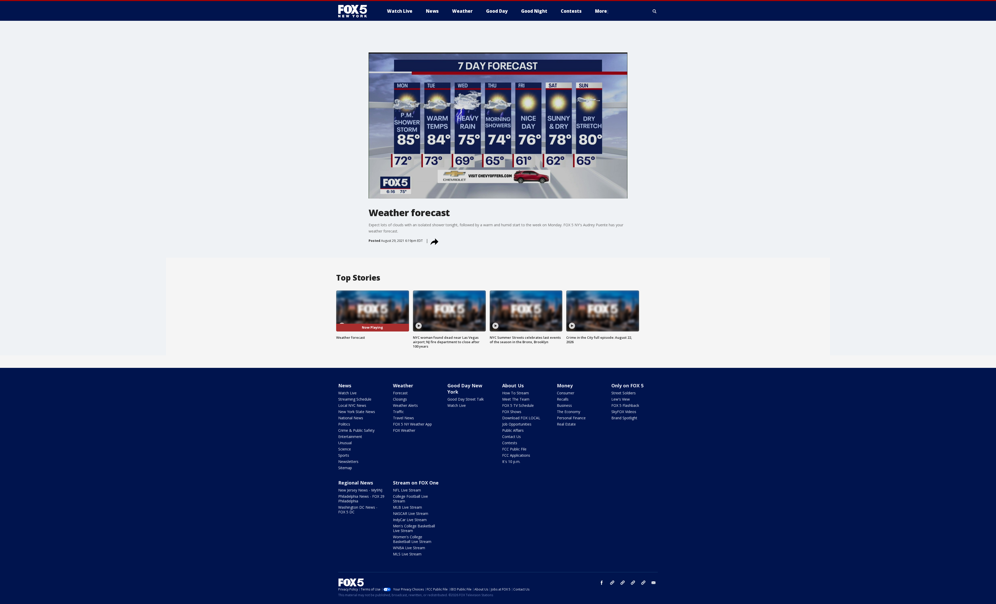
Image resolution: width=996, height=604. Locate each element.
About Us (513, 385)
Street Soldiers (623, 392)
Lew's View (620, 399)
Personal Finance (571, 417)
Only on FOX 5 (627, 385)
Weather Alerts (405, 405)
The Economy (568, 411)
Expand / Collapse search (655, 11)
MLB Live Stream (407, 507)
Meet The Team (515, 399)
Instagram (612, 583)
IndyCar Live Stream (410, 519)
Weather (403, 385)
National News (350, 417)
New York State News (356, 411)
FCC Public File (514, 449)
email (653, 583)
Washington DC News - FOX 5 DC (357, 509)
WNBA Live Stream (409, 547)
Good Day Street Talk (465, 399)
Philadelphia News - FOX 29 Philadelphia (361, 498)
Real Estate (566, 424)
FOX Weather (404, 430)
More (601, 11)
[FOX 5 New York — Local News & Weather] (355, 11)
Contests (509, 442)
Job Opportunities (516, 424)
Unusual (345, 442)
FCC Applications (516, 455)
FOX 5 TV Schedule (518, 405)
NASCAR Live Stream (410, 513)
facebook (602, 583)
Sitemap (345, 467)
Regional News (355, 483)
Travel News (403, 417)
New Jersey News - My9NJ (360, 490)
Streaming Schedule (354, 399)
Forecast (400, 392)
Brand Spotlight (624, 417)
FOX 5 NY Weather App (412, 424)
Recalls (563, 399)
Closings (400, 399)
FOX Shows (511, 411)
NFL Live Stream (407, 490)
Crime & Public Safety (356, 430)
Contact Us (511, 436)
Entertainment (350, 436)
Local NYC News (352, 405)
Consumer (565, 392)
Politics (344, 424)
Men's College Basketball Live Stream (414, 528)
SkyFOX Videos (623, 411)
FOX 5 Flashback (625, 405)
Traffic (398, 411)
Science (344, 449)
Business (564, 405)
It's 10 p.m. (511, 461)
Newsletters (348, 461)
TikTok (622, 583)
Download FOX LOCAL (521, 417)
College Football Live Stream (410, 498)
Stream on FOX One (416, 483)
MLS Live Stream (407, 554)
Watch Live (347, 392)
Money (565, 385)
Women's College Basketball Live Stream (412, 539)
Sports (343, 455)
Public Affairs (513, 430)
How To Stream (515, 392)
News (344, 385)
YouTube (633, 583)
